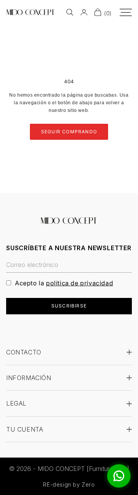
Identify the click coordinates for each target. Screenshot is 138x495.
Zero (88, 484)
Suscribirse (69, 306)
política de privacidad (79, 283)
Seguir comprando (69, 131)
